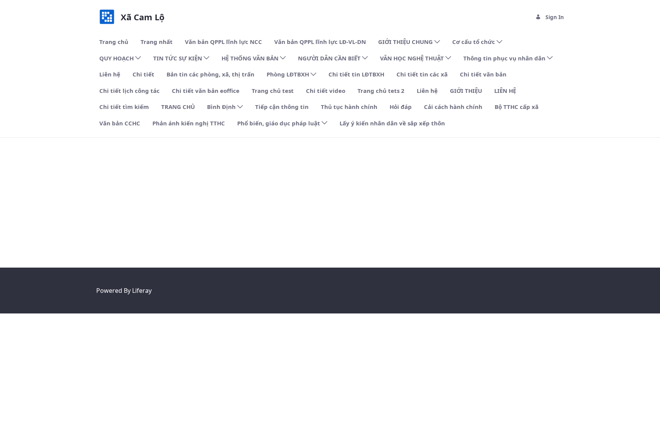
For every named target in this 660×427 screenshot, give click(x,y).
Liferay (142, 290)
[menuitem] (113, 42)
